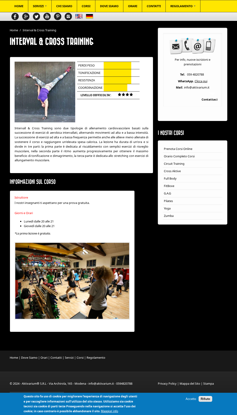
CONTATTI (154, 6)
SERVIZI (38, 6)
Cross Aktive (172, 171)
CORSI (86, 6)
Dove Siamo (29, 357)
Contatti (56, 357)
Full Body (170, 178)
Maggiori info (109, 411)
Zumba (169, 216)
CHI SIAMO (64, 6)
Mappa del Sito (190, 383)
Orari (44, 357)
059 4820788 (195, 74)
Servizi (69, 357)
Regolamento (96, 357)
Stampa (208, 383)
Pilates (168, 201)
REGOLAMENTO (181, 6)
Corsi (80, 357)
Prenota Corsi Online (178, 149)
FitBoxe (169, 186)
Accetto (191, 399)
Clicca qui (201, 81)
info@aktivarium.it (196, 87)
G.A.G (167, 193)
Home (14, 30)
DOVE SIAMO (109, 6)
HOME (18, 6)
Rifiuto (205, 399)
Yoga (167, 208)
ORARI (132, 6)
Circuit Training (174, 164)
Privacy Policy (167, 383)
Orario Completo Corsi (179, 156)
